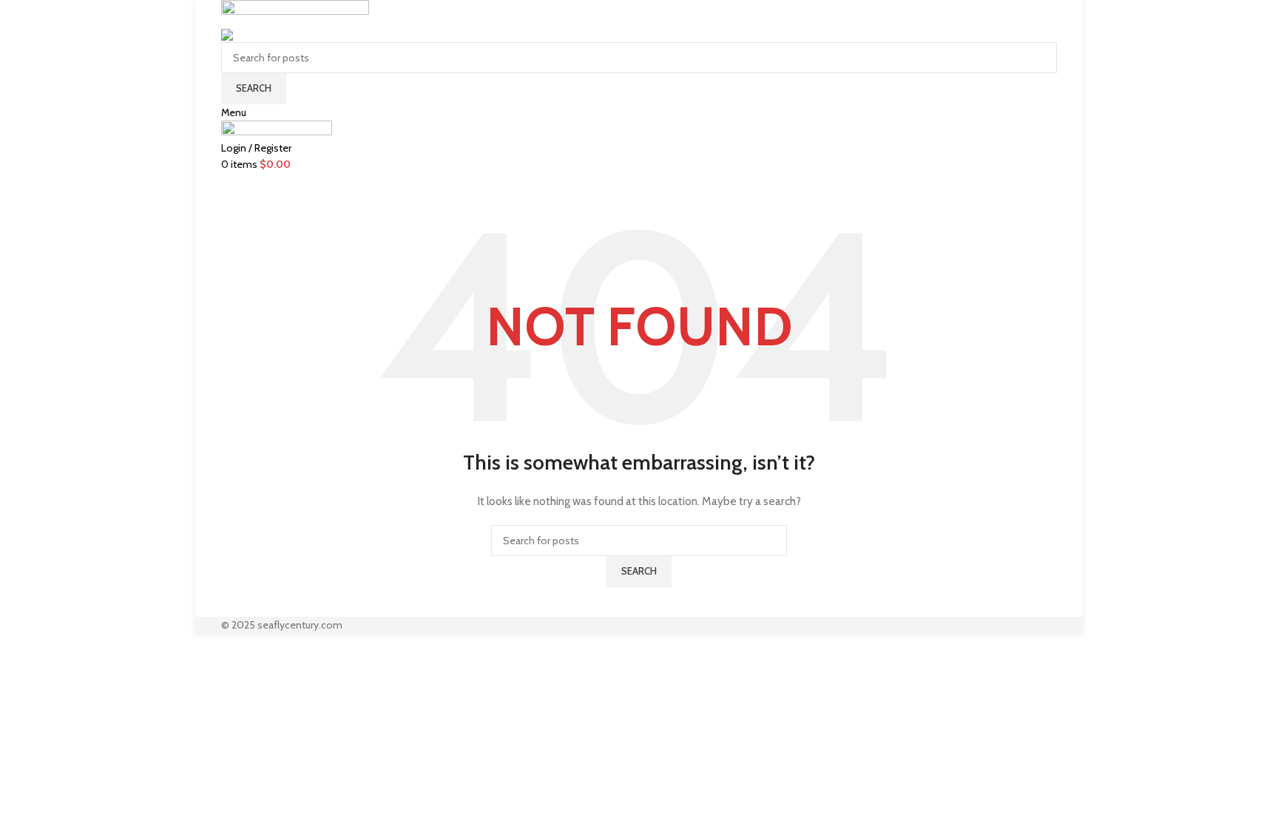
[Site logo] (295, 11)
